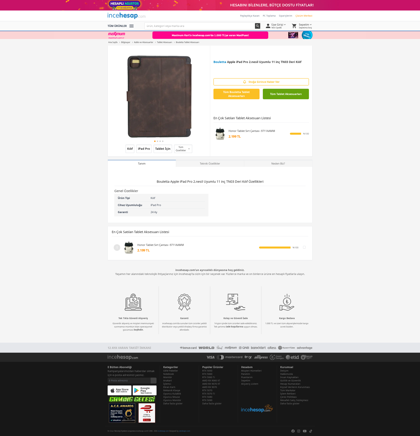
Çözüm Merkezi (303, 15)
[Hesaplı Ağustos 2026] (210, 5)
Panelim (245, 373)
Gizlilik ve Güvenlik (290, 380)
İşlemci (167, 383)
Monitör (167, 377)
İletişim (284, 370)
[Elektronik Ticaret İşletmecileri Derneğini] (292, 357)
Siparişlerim (285, 15)
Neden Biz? (278, 163)
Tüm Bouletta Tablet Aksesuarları (236, 94)
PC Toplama (269, 15)
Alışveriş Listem (249, 383)
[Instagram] (298, 431)
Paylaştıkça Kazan (250, 15)
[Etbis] (146, 413)
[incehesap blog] (257, 399)
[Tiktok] (310, 431)
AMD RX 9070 (209, 387)
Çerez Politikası (288, 396)
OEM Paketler (170, 370)
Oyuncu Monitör (172, 400)
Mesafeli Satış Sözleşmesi (294, 400)
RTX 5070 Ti (208, 393)
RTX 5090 (207, 400)
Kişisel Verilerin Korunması (295, 387)
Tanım (142, 163)
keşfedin (138, 329)
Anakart (167, 380)
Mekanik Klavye (171, 390)
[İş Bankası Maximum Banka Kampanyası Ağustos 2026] (210, 35)
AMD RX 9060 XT (211, 380)
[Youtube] (305, 431)
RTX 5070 (207, 390)
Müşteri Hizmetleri (251, 370)
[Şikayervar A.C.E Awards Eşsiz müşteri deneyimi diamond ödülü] (122, 413)
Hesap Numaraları (290, 383)
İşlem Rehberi (288, 393)
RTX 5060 (207, 373)
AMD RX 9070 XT (211, 383)
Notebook (168, 373)
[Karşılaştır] (304, 247)
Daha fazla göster (173, 403)
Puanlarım (246, 377)
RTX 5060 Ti (208, 377)
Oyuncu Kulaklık (172, 393)
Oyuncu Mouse (171, 396)
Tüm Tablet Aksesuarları (286, 94)
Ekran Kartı (169, 387)
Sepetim (245, 380)
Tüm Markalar (287, 390)
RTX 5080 (207, 396)
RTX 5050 (207, 370)
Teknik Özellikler (210, 163)
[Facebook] (293, 431)
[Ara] (257, 26)
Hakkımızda (286, 373)
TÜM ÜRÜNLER (117, 26)
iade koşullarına (234, 326)
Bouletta (219, 62)
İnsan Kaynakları (289, 377)
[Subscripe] (154, 381)
